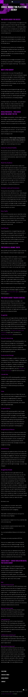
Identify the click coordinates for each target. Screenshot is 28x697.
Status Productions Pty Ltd (7, 693)
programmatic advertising (7, 334)
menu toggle (2, 2)
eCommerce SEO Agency (13, 291)
